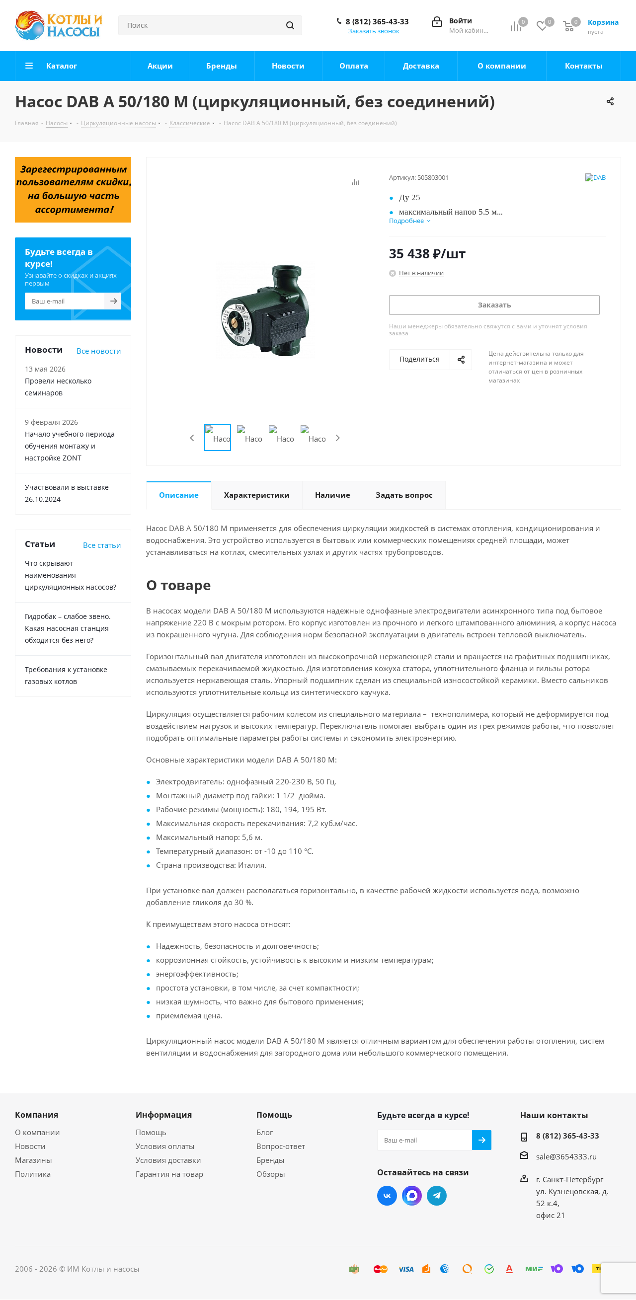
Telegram (437, 1196)
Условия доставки (168, 1160)
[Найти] (290, 25)
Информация (164, 1114)
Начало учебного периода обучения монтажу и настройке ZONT (70, 445)
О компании (37, 1132)
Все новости (99, 351)
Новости (30, 1146)
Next (337, 438)
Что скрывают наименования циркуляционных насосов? (70, 575)
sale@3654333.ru (566, 1156)
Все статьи (102, 545)
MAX (412, 1196)
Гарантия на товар (169, 1174)
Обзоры (270, 1174)
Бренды (270, 1160)
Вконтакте (387, 1196)
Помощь (151, 1132)
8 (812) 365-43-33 (377, 21)
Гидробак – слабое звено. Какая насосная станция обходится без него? (68, 628)
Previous (192, 438)
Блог (264, 1132)
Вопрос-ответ (280, 1146)
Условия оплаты (165, 1146)
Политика (33, 1174)
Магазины (33, 1160)
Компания (36, 1114)
